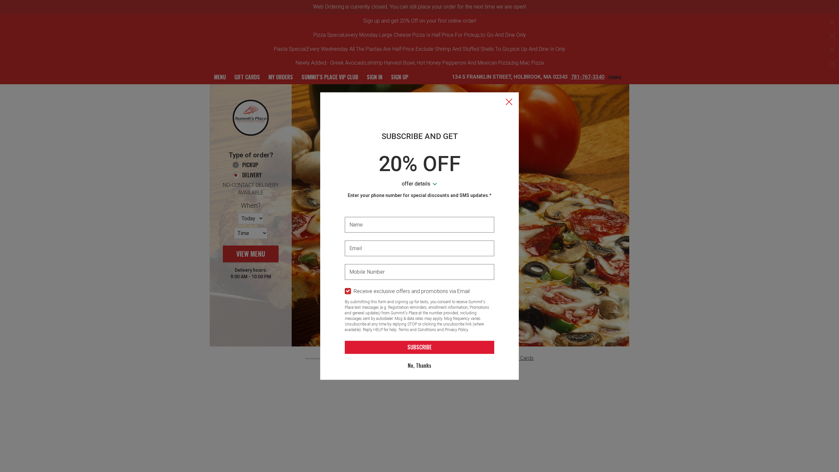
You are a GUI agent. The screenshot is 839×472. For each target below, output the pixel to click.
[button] (509, 102)
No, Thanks (419, 365)
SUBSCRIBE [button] (419, 347)
